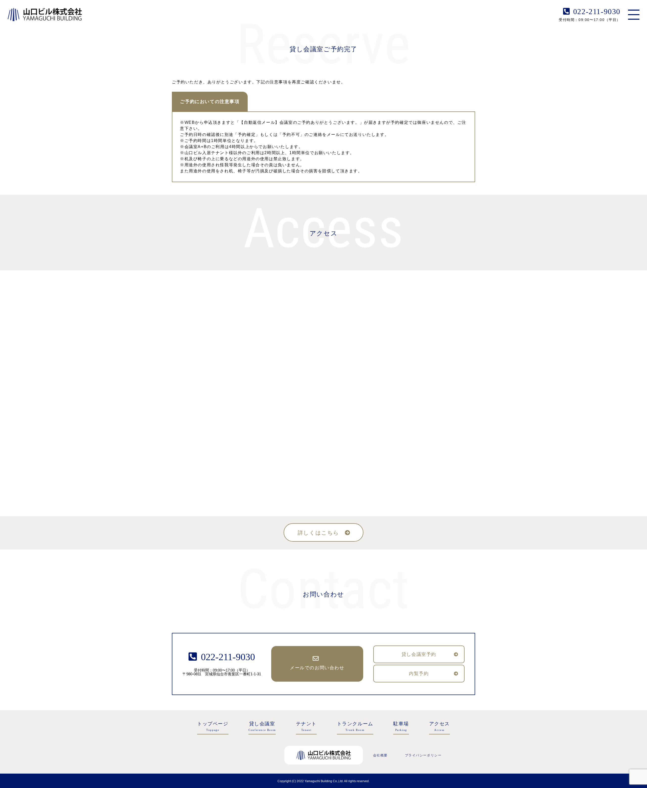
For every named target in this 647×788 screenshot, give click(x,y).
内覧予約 (419, 673)
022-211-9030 (596, 11)
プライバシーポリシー (423, 755)
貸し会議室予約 (419, 654)
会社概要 (380, 755)
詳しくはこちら (318, 533)
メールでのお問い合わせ (317, 667)
